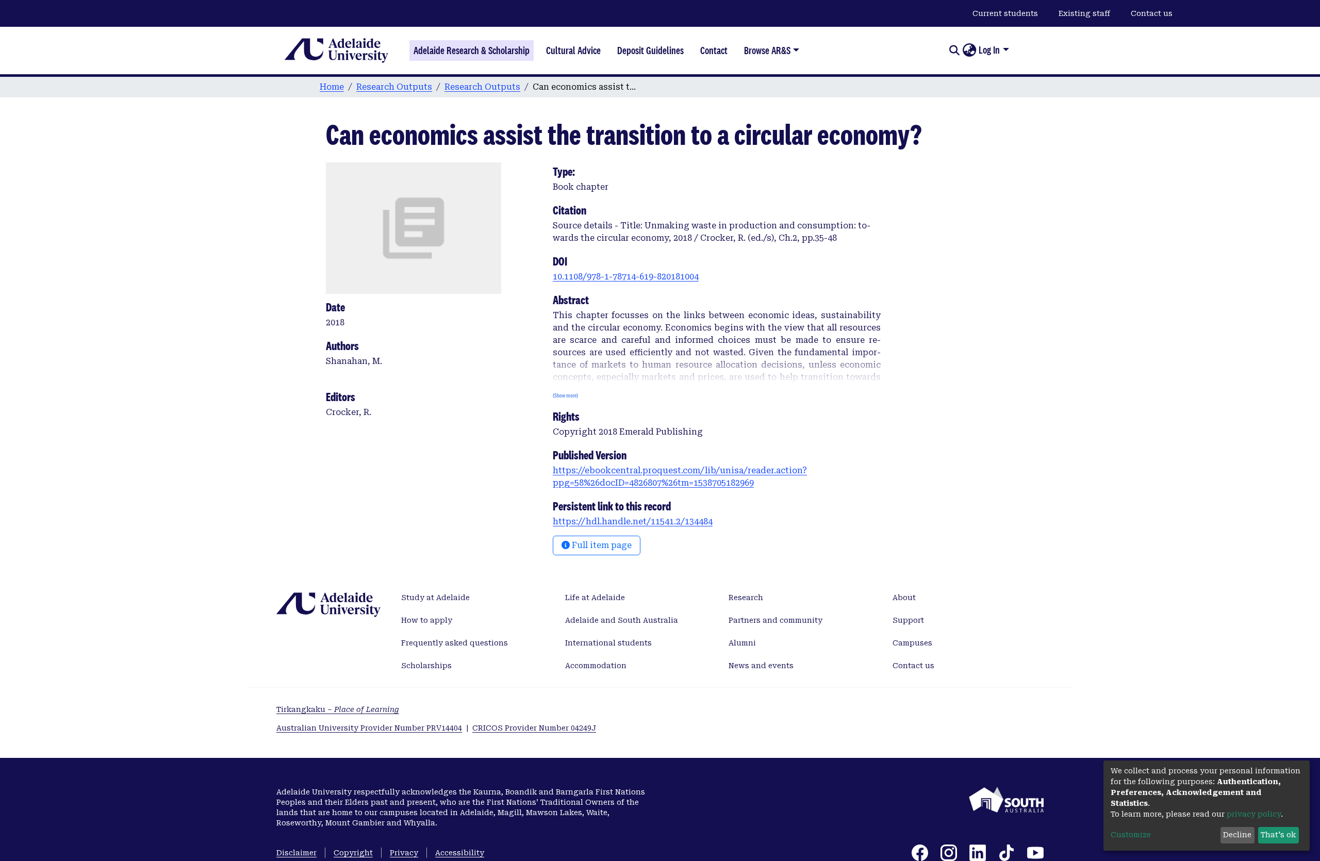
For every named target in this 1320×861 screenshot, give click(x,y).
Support (908, 620)
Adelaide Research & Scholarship (472, 50)
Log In (989, 50)
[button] (969, 50)
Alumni (742, 643)
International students (608, 643)
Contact (714, 50)
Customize (1131, 835)
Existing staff (1084, 13)
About (904, 597)
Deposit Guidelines (650, 50)
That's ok (1278, 835)
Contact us (1152, 13)
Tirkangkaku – (337, 709)
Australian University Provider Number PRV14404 (369, 728)
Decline (1237, 835)
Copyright (353, 853)
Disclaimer (296, 853)
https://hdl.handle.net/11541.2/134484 (633, 521)
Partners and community (775, 620)
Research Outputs (394, 87)
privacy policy (1254, 814)
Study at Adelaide (435, 597)
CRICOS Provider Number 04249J (534, 728)
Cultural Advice (573, 50)
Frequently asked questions (454, 643)
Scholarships (426, 665)
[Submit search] (954, 50)
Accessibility (459, 853)
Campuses (912, 643)
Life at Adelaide (595, 597)
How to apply (426, 620)
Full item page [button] (601, 545)
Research (746, 597)
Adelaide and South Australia (621, 620)
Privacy (404, 853)
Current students (1005, 13)
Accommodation (595, 665)
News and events (761, 665)
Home (332, 87)
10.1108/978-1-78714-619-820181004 (626, 277)
